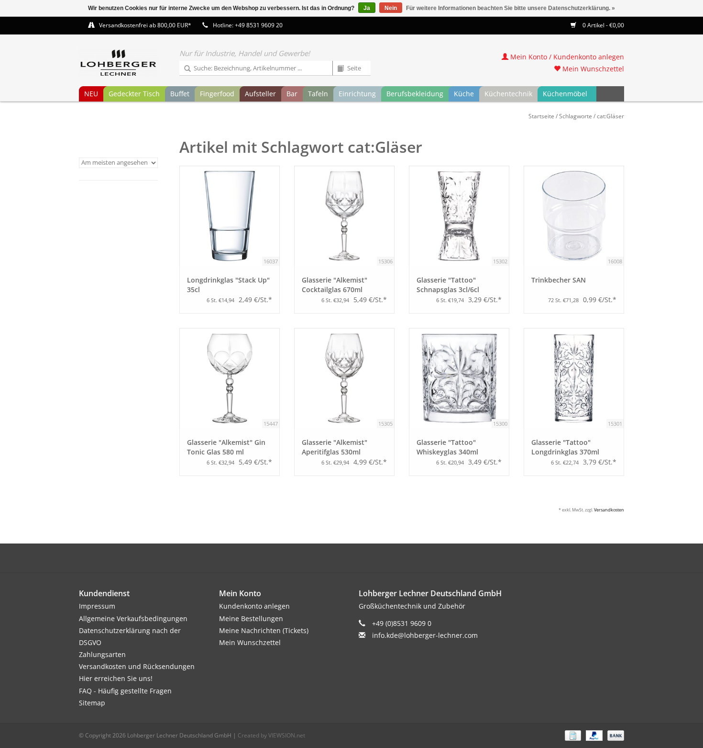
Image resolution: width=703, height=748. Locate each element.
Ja (366, 8)
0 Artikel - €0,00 (602, 25)
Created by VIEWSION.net (271, 735)
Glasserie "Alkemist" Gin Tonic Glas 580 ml (226, 447)
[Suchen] (184, 69)
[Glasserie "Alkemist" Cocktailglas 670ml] (344, 216)
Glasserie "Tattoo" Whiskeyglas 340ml (447, 447)
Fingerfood (217, 93)
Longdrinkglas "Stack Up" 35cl (228, 284)
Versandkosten (609, 510)
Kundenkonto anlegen (254, 606)
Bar (291, 93)
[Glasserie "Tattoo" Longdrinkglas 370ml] (574, 378)
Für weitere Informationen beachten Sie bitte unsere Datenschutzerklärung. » (510, 8)
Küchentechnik (508, 93)
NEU (91, 93)
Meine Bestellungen (251, 618)
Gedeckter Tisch (134, 93)
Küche (464, 93)
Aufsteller (260, 93)
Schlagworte (575, 116)
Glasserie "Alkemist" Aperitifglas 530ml (334, 447)
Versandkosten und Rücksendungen (137, 666)
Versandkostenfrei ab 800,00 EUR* (145, 25)
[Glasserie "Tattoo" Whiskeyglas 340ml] (459, 378)
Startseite (541, 116)
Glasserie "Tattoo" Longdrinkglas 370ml (565, 447)
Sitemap (92, 702)
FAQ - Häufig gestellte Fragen (125, 690)
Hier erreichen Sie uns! (116, 678)
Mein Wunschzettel (592, 68)
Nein (390, 8)
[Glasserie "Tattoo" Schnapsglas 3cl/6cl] (459, 216)
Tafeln (318, 93)
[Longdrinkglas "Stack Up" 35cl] (229, 216)
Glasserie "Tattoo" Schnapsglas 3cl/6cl (448, 284)
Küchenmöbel (565, 93)
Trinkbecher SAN (558, 279)
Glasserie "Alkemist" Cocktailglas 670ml (334, 284)
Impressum (97, 606)
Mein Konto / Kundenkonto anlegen (566, 56)
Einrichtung (357, 93)
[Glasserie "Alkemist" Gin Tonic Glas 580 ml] (229, 378)
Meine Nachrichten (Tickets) (263, 630)
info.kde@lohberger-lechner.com (425, 635)
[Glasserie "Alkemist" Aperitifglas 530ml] (344, 378)
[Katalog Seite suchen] (337, 69)
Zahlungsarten (102, 654)
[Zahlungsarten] (571, 735)
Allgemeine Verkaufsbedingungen (133, 618)
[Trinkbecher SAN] (574, 216)
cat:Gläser (610, 116)
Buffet (179, 93)
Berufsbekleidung (414, 93)
